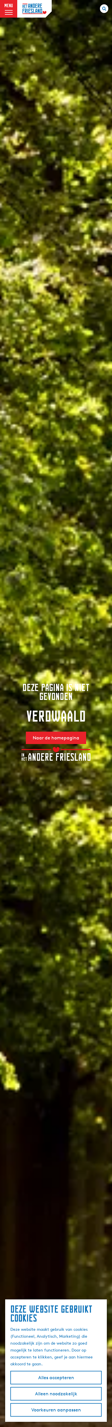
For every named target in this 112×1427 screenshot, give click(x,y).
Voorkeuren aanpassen (56, 1410)
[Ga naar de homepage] (34, 8)
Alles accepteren (56, 1377)
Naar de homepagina (56, 738)
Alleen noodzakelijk (56, 1393)
